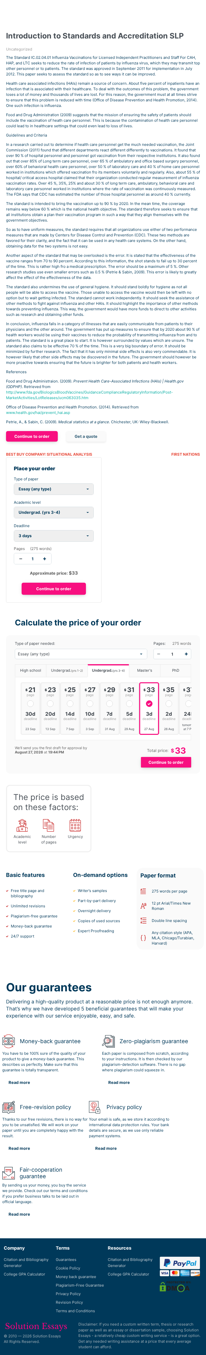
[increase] (44, 558)
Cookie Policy (68, 1268)
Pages (19, 548)
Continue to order (31, 436)
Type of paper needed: (35, 643)
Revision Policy (69, 1302)
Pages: (159, 643)
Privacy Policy (68, 1293)
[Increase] (186, 654)
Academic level (27, 502)
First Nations (185, 454)
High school (30, 670)
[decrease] (20, 558)
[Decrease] (158, 654)
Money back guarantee (76, 1276)
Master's (144, 670)
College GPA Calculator (24, 1274)
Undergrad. (67, 670)
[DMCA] (175, 1286)
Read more (19, 1082)
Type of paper (26, 479)
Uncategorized (19, 49)
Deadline (22, 525)
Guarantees (66, 1259)
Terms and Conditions (75, 1310)
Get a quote (86, 436)
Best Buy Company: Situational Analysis (49, 454)
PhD (175, 670)
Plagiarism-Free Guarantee (80, 1285)
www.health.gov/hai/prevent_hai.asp (38, 412)
